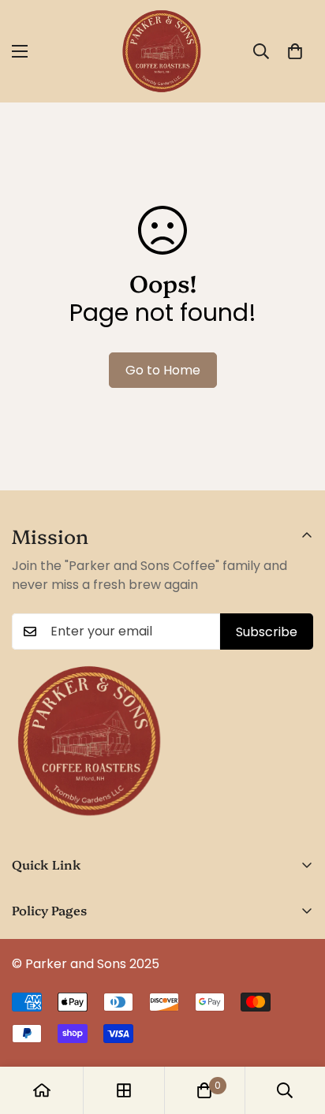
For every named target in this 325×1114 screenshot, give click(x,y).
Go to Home (162, 370)
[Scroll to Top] (296, 1030)
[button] (295, 51)
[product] (41, 1090)
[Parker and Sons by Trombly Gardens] (162, 51)
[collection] (124, 1090)
